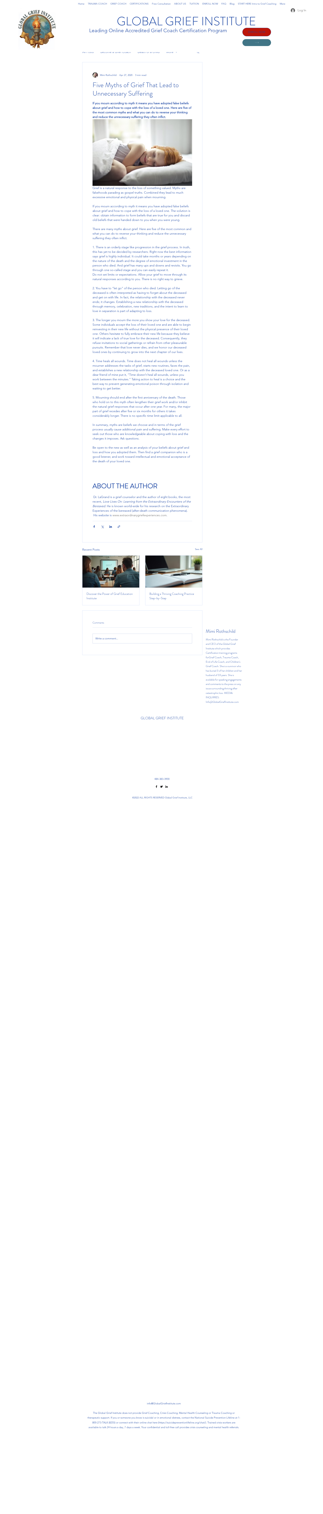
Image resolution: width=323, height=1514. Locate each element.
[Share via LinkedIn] (110, 526)
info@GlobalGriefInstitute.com (164, 1403)
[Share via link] (118, 526)
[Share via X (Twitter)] (102, 526)
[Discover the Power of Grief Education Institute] (110, 572)
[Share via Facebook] (94, 526)
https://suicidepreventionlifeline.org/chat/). (183, 1422)
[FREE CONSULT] (256, 42)
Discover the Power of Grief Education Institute (109, 596)
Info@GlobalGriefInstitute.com (222, 702)
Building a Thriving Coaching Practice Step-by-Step (171, 596)
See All (198, 549)
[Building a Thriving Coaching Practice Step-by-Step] (173, 572)
